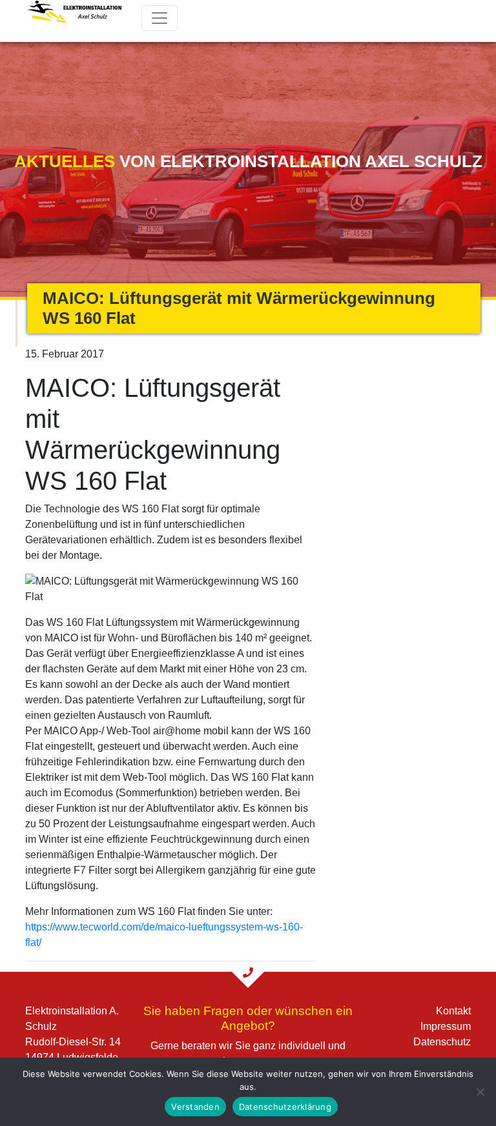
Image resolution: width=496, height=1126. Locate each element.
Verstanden (195, 1106)
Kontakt (453, 1010)
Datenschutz (442, 1041)
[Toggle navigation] (159, 18)
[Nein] (479, 1091)
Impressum (445, 1026)
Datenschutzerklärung (285, 1106)
